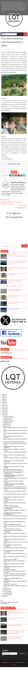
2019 (3, 400)
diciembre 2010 (7, 416)
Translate (7, 655)
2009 (3, 596)
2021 (3, 397)
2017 (3, 404)
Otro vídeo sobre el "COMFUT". (10, 559)
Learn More (11, 13)
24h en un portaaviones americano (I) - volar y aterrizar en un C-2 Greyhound (17, 262)
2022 (3, 396)
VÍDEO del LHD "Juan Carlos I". (10, 584)
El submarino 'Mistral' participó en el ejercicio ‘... (14, 441)
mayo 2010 (6, 588)
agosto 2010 (7, 422)
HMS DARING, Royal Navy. (9, 569)
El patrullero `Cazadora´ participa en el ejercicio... (15, 574)
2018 (3, 402)
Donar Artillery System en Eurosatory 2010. (13, 471)
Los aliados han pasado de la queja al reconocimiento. (12, 508)
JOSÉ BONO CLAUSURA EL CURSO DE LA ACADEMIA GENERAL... (13, 476)
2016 (3, 405)
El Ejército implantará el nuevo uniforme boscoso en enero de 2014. (16, 269)
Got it (18, 13)
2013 (3, 410)
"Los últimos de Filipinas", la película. (12, 529)
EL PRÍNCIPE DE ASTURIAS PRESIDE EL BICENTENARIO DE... (12, 513)
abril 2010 (6, 590)
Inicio (2, 601)
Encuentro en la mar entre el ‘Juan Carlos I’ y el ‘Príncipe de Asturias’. (17, 281)
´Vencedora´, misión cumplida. (10, 505)
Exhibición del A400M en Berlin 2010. (12, 524)
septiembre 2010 (8, 421)
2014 (3, 408)
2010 (3, 415)
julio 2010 (6, 424)
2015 (3, 407)
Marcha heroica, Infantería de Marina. (12, 469)
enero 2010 (6, 594)
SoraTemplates (11, 662)
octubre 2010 (7, 419)
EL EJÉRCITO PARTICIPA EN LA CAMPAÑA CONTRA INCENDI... (13, 484)
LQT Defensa (4, 603)
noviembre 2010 (8, 418)
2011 (3, 413)
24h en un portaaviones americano (9, 602)
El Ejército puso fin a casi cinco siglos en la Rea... (14, 486)
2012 (3, 411)
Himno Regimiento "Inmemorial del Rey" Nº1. (13, 286)
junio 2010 (6, 426)
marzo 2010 (7, 591)
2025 (3, 394)
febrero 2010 (7, 593)
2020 (3, 399)
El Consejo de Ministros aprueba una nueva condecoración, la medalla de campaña (17, 632)
